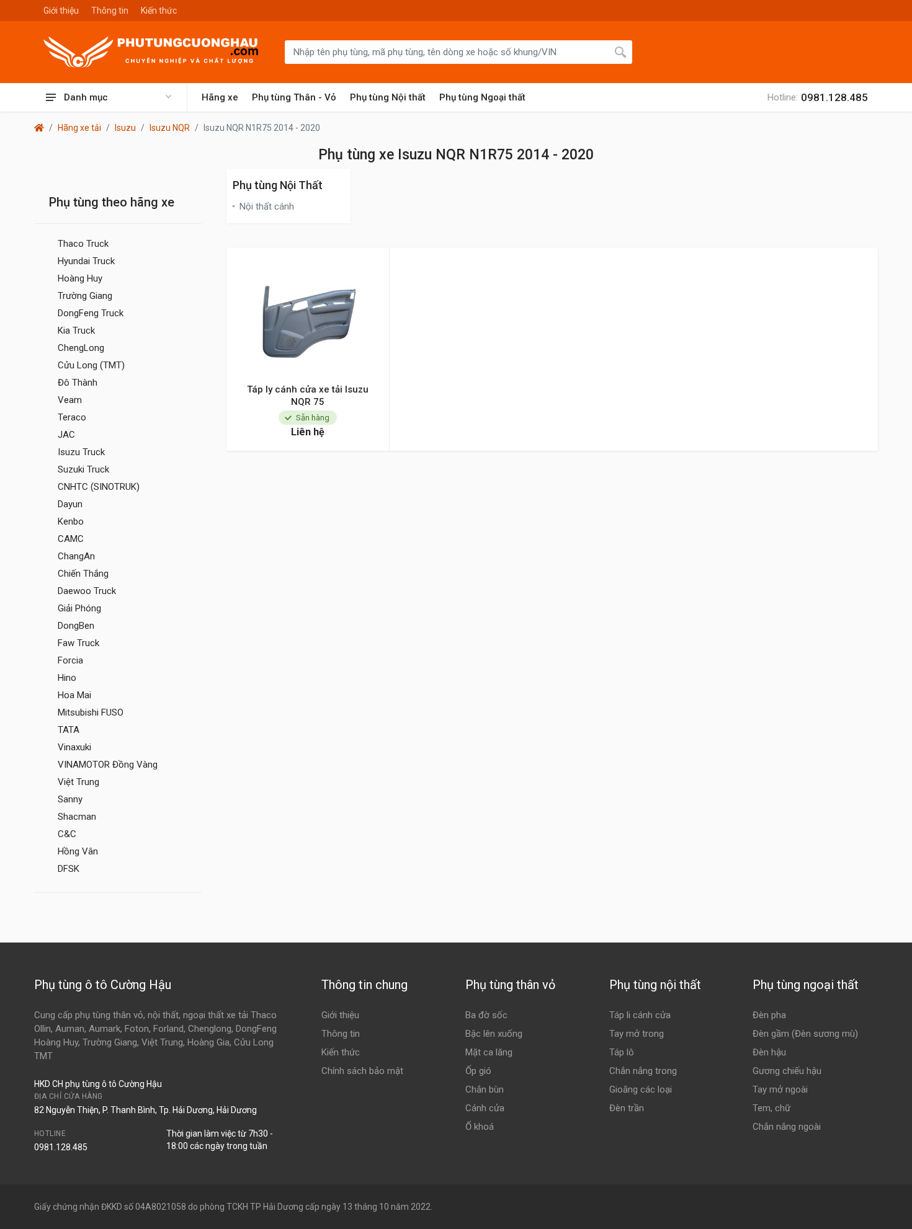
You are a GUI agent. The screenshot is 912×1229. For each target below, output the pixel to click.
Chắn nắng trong (643, 1070)
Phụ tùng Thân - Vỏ (294, 97)
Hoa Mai (74, 695)
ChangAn (76, 556)
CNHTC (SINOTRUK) (99, 486)
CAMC (71, 538)
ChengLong (81, 347)
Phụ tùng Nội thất (388, 97)
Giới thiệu (61, 10)
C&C (67, 834)
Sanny (70, 799)
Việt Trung (78, 782)
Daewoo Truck (87, 591)
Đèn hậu (769, 1052)
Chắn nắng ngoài (787, 1126)
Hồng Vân (78, 851)
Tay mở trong (636, 1033)
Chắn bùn (484, 1089)
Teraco (72, 417)
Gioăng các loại (640, 1089)
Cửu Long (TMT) (91, 365)
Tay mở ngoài (780, 1089)
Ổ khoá (479, 1126)
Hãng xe (220, 97)
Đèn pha (769, 1015)
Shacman (77, 816)
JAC (66, 434)
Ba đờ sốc (486, 1015)
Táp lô (621, 1052)
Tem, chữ (771, 1108)
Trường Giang (85, 295)
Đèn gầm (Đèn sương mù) (805, 1033)
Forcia (70, 660)
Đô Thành (77, 382)
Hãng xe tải (79, 128)
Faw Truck (78, 643)
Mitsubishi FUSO (90, 712)
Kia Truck (76, 330)
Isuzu (125, 128)
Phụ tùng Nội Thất (278, 185)
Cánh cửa (484, 1108)
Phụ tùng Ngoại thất (482, 97)
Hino (67, 677)
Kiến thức (159, 10)
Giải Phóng (79, 608)
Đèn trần (626, 1108)
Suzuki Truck (83, 469)
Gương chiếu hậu (787, 1070)
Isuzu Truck (81, 452)
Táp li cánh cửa (640, 1015)
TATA (68, 729)
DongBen (76, 625)
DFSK (68, 868)
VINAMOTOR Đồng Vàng (108, 764)
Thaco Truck (83, 243)
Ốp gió (478, 1070)
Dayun (70, 504)
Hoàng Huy (80, 278)
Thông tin (109, 10)
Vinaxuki (74, 747)
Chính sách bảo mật (362, 1070)
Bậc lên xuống (493, 1033)
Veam (70, 400)
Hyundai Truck (86, 261)
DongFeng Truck (90, 313)
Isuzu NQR (170, 128)
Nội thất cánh (266, 206)
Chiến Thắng (83, 573)
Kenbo (71, 521)
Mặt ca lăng (488, 1052)
